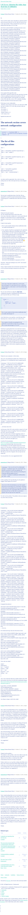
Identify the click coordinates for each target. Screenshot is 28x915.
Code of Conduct (5, 896)
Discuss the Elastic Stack (6, 1)
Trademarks (3, 890)
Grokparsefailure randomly (7, 854)
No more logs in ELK (6, 859)
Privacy (3, 893)
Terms (2, 891)
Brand (2, 894)
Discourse (8, 880)
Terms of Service (20, 874)
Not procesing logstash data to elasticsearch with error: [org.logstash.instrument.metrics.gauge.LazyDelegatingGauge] (8, 846)
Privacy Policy (4, 877)
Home (2, 874)
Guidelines (13, 874)
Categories (7, 874)
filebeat (5, 867)
